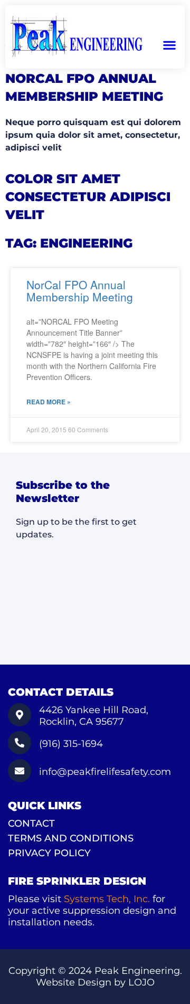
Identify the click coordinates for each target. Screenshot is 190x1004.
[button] (169, 45)
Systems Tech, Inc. (107, 899)
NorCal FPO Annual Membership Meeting (79, 291)
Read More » (48, 401)
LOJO (141, 982)
